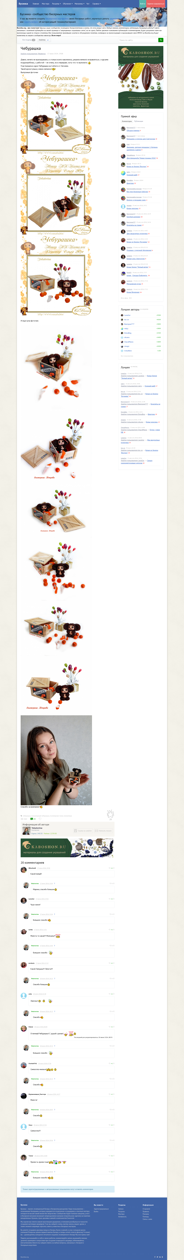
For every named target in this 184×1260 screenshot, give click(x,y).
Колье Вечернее (133, 292)
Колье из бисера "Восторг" (137, 166)
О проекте (146, 1209)
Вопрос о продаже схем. (136, 200)
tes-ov (129, 163)
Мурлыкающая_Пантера (37, 1094)
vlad (128, 144)
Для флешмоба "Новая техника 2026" (141, 158)
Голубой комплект (133, 217)
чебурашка (27, 816)
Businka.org (25, 1257)
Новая (31, 1027)
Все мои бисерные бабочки (137, 191)
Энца (30, 1125)
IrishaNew (128, 351)
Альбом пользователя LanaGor (132, 376)
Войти (142, 4)
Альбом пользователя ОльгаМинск (134, 430)
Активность (122, 1217)
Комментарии (127, 121)
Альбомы (44, 40)
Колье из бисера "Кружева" (137, 242)
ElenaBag (130, 180)
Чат (87, 4)
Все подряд (28, 40)
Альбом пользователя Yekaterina (33, 54)
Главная (36, 4)
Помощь (146, 1217)
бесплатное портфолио (56, 18)
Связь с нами (147, 1219)
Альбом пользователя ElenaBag (133, 414)
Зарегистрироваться (155, 4)
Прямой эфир (129, 116)
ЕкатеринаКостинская (134, 189)
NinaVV (129, 272)
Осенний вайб (132, 175)
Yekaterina (37, 828)
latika (31, 930)
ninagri (126, 346)
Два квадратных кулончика (137, 233)
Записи (120, 1209)
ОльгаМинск (131, 155)
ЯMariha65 (32, 868)
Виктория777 (131, 127)
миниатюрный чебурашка (40, 816)
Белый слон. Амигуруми (136, 259)
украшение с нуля (118, 18)
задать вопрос (31, 21)
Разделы (121, 1211)
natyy (128, 172)
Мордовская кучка (134, 284)
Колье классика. (132, 208)
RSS (130, 298)
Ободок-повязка (133, 130)
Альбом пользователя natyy (131, 386)
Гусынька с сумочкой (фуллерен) (139, 250)
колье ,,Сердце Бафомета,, (137, 275)
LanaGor (31, 899)
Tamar (31, 1156)
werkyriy (31, 963)
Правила (146, 1211)
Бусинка (23, 3)
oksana (129, 205)
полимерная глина (56, 816)
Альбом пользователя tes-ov (132, 394)
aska (30, 994)
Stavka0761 (33, 1063)
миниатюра (68, 816)
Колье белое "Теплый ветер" (137, 267)
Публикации (138, 121)
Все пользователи (127, 356)
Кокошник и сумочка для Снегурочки (141, 139)
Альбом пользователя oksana (132, 422)
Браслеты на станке (134, 225)
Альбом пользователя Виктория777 (134, 404)
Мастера (45, 4)
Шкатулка (130, 183)
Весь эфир (124, 298)
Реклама (146, 1214)
